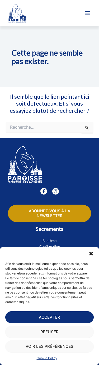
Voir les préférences (50, 346)
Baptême (49, 241)
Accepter (49, 317)
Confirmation (49, 247)
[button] (91, 253)
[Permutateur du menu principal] (87, 13)
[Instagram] (55, 191)
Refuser (49, 331)
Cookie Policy (47, 358)
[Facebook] (43, 191)
